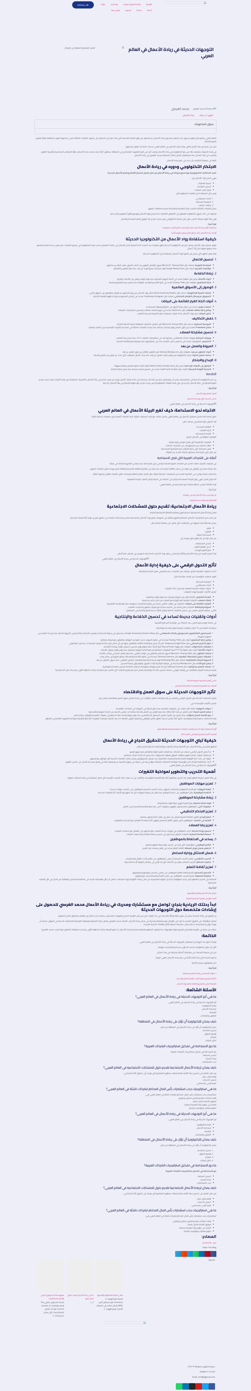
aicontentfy (207, 1242)
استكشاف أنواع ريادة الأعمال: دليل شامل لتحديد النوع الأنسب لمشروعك (189, 227)
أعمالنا (149, 10)
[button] (38, 124)
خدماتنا (139, 10)
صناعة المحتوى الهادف (132, 4)
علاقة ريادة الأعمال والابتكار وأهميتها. (201, 893)
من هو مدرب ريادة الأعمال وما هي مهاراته (199, 495)
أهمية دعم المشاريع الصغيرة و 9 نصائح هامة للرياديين (195, 685)
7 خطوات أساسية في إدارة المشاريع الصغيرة (199, 973)
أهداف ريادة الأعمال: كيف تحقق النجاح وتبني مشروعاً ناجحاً (194, 233)
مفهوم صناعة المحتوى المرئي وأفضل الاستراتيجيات (52, 1296)
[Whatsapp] (179, 1386)
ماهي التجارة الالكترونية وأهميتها (110, 1295)
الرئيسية (149, 4)
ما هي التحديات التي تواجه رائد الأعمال (201, 398)
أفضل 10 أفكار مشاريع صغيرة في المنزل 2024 (198, 734)
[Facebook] (212, 1386)
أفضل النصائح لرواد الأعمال (206, 393)
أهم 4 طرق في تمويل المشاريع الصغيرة (201, 898)
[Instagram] (192, 1386)
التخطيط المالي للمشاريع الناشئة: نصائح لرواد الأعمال (196, 983)
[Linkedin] (185, 1386)
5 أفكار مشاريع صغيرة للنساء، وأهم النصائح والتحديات (196, 978)
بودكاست (114, 4)
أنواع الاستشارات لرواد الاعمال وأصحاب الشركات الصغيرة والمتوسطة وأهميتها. (186, 729)
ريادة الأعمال (188, 115)
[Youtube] (198, 1386)
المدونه (128, 10)
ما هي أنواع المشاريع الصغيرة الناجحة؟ (201, 680)
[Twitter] (205, 1386)
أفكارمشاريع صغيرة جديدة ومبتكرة (203, 500)
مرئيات (103, 4)
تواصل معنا (115, 10)
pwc (214, 1242)
